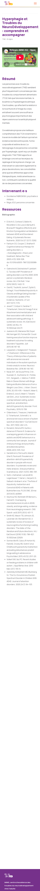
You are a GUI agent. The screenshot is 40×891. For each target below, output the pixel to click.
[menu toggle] (35, 3)
